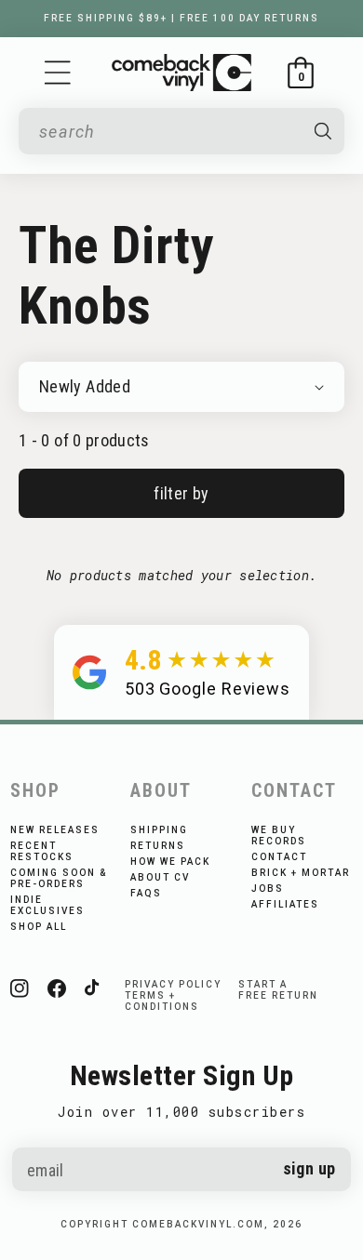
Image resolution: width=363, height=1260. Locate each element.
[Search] (323, 131)
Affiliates (285, 904)
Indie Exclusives (47, 905)
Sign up (309, 1168)
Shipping (159, 830)
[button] (58, 72)
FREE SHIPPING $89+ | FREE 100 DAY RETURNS (181, 18)
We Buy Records (278, 835)
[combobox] (168, 132)
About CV (160, 877)
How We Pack (170, 861)
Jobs (267, 888)
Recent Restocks (42, 851)
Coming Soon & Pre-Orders (58, 878)
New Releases (55, 830)
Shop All (38, 927)
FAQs (146, 893)
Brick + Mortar (300, 873)
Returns (157, 846)
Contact (279, 857)
